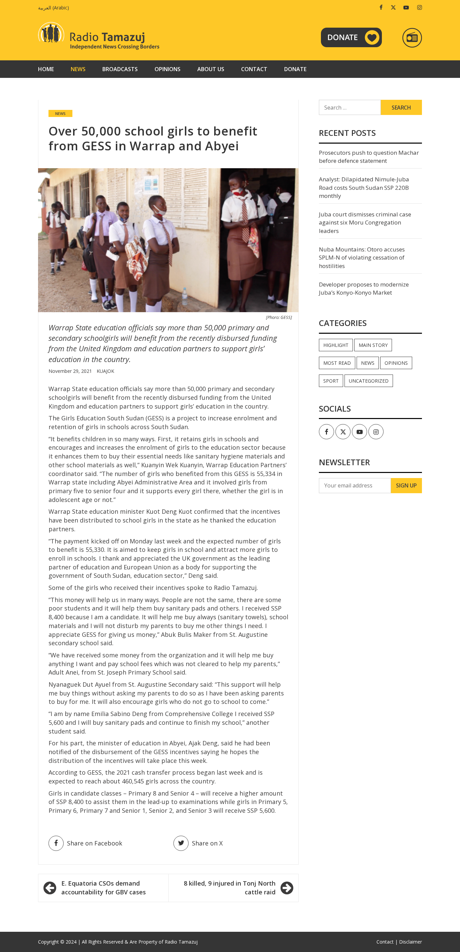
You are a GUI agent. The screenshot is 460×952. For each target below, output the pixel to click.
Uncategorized (369, 381)
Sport (331, 381)
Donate (295, 69)
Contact (254, 69)
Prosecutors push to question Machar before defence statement (369, 157)
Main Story (373, 345)
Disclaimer (410, 942)
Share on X (207, 843)
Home (46, 69)
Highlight (336, 345)
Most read (337, 363)
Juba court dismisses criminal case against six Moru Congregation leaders (365, 222)
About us (210, 69)
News (78, 69)
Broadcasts (120, 69)
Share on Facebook (94, 843)
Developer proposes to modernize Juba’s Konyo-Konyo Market (364, 288)
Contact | (387, 942)
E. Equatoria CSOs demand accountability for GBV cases (103, 887)
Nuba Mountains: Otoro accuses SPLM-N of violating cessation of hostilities (362, 257)
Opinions (167, 69)
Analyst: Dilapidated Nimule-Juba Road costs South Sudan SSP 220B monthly (364, 187)
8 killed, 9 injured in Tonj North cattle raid (229, 887)
